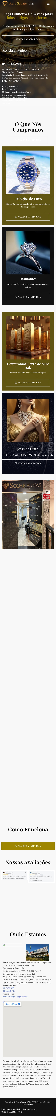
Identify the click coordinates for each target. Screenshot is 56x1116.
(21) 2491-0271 (8, 988)
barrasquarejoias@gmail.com (15, 996)
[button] (48, 3)
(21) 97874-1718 (9, 991)
